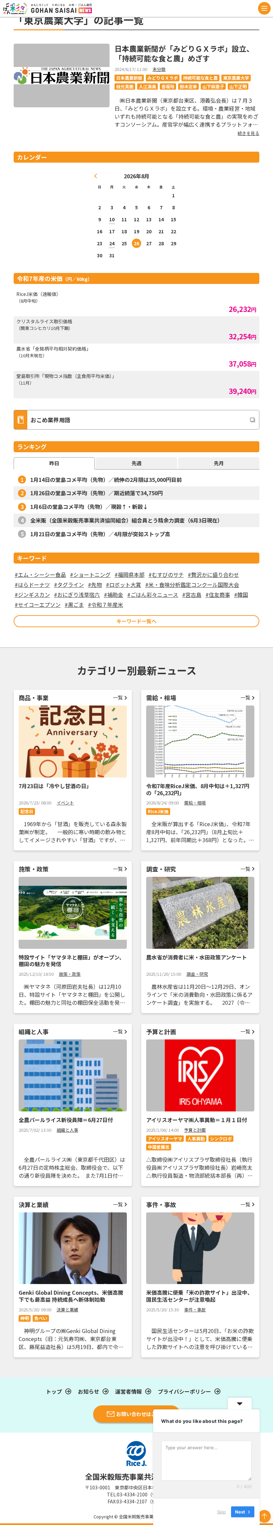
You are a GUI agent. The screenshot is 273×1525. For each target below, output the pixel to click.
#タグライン (69, 585)
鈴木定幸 (188, 86)
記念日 (26, 811)
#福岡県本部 (129, 575)
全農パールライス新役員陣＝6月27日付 (66, 1120)
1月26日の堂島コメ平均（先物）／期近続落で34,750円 (96, 493)
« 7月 (96, 176)
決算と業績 (67, 1309)
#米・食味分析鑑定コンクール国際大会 (192, 585)
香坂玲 (167, 86)
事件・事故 (195, 1309)
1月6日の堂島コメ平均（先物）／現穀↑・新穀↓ (89, 507)
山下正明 (238, 86)
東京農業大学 (236, 78)
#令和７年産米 (105, 605)
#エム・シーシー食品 (40, 575)
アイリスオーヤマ (165, 1138)
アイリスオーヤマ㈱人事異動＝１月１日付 (196, 1120)
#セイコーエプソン (38, 605)
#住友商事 (217, 595)
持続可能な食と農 (200, 78)
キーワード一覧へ (136, 621)
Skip (221, 1511)
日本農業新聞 (129, 78)
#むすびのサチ (166, 575)
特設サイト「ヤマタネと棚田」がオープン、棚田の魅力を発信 (72, 960)
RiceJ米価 (158, 811)
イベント (65, 802)
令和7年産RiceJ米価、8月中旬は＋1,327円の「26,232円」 (197, 789)
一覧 (118, 697)
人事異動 (196, 1138)
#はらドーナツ (32, 585)
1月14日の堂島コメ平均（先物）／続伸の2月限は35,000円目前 (106, 480)
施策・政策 (70, 974)
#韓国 (241, 595)
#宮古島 (191, 595)
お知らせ (88, 1391)
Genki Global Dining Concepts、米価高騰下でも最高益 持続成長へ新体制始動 (71, 1295)
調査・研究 (197, 974)
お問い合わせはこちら (141, 1413)
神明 (24, 1318)
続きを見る (248, 133)
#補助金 (113, 595)
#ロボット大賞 (123, 585)
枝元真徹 (125, 86)
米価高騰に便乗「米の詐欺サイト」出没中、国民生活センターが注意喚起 (199, 1295)
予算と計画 (195, 1130)
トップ (54, 1391)
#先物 (95, 585)
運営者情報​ (128, 1391)
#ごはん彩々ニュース (152, 595)
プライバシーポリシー (184, 1391)
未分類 (158, 69)
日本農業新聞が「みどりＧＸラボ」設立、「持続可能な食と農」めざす (184, 53)
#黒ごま (74, 605)
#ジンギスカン (32, 595)
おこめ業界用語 (50, 420)
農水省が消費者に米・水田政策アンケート (196, 957)
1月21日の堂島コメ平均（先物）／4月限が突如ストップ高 (100, 534)
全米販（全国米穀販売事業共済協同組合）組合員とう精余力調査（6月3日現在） (126, 520)
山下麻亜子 (213, 86)
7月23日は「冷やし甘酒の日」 (55, 786)
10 (112, 219)
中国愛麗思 (158, 1147)
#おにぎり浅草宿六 (77, 595)
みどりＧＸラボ (162, 78)
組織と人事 (67, 1130)
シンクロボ (221, 1138)
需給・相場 (195, 802)
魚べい (40, 1318)
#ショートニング (90, 575)
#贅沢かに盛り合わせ (213, 575)
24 (112, 243)
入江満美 (147, 86)
